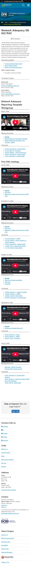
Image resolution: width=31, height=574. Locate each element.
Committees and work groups (18, 22)
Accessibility (4, 545)
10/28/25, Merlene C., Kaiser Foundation (16, 292)
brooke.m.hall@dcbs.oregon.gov (10, 86)
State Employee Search (7, 538)
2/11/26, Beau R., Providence (13, 151)
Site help (3, 466)
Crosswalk (7, 284)
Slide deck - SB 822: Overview (13, 367)
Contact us (4, 505)
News (2, 456)
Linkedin (4, 437)
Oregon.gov (4, 535)
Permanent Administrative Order (13, 64)
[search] (23, 5)
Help (6, 22)
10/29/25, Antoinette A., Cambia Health (15, 297)
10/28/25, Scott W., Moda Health (14, 296)
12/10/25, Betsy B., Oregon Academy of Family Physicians (15, 241)
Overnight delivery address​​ (8, 490)
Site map (3, 463)
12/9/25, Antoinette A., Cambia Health (15, 244)
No (17, 411)
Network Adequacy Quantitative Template (16, 139)
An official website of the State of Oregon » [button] (14, 1)
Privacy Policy (5, 549)
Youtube (5, 433)
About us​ (3, 507)
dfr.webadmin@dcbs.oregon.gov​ (10, 513)
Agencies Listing (5, 542)
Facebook (5, 426)
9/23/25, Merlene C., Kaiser (12, 335)
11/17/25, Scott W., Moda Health (13, 248)
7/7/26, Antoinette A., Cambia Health (15, 156)
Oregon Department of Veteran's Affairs (7, 557)
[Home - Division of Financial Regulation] (2, 22)
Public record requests (7, 459)
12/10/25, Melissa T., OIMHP (12, 238)
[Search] (23, 5)
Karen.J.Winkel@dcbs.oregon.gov (10, 94)
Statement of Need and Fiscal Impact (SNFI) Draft (17, 195)
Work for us (4, 449)
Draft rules (7, 192)
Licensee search (5, 452)
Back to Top (5, 562)
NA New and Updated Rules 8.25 (14, 328)
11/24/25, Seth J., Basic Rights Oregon (15, 246)
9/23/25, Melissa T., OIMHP (12, 336)
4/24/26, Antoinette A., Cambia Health (15, 149)
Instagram (5, 440)
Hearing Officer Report (11, 65)
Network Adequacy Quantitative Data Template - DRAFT (15, 141)
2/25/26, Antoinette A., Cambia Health (15, 154)
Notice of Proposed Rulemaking (13, 67)
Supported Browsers (6, 552)
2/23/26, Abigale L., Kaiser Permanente (15, 152)
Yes (14, 411)
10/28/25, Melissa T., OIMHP (13, 294)
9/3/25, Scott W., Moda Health (13, 383)
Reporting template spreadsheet (13, 280)
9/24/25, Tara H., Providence (12, 338)
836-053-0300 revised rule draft (13, 369)
